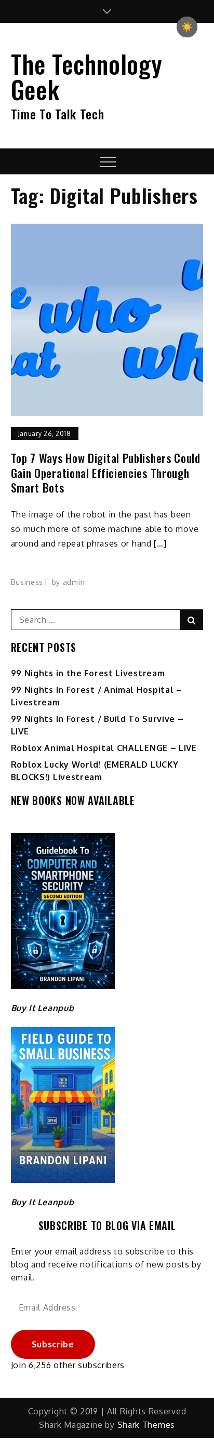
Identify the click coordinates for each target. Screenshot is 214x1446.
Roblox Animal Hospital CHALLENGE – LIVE (104, 748)
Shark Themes (146, 1425)
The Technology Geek (87, 76)
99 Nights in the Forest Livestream (88, 673)
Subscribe (53, 1344)
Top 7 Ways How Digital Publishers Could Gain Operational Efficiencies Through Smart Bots (105, 473)
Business (27, 582)
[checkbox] (187, 27)
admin (74, 582)
